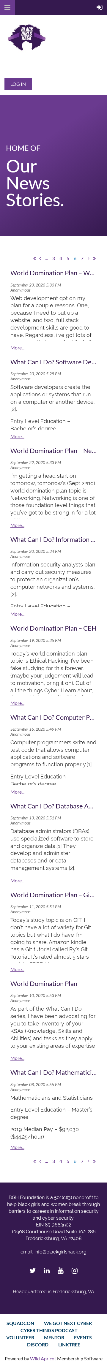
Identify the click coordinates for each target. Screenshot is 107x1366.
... (46, 258)
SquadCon (20, 1323)
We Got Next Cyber (68, 1323)
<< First (34, 258)
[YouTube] (60, 1270)
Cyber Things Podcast (49, 1330)
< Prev (40, 258)
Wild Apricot (43, 1358)
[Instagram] (74, 1270)
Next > (88, 258)
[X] (32, 1270)
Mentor (54, 1337)
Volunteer (20, 1337)
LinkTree (69, 1344)
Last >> (94, 258)
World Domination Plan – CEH (53, 628)
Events (83, 1337)
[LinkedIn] (46, 1270)
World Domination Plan (43, 983)
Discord (37, 1344)
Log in (18, 84)
